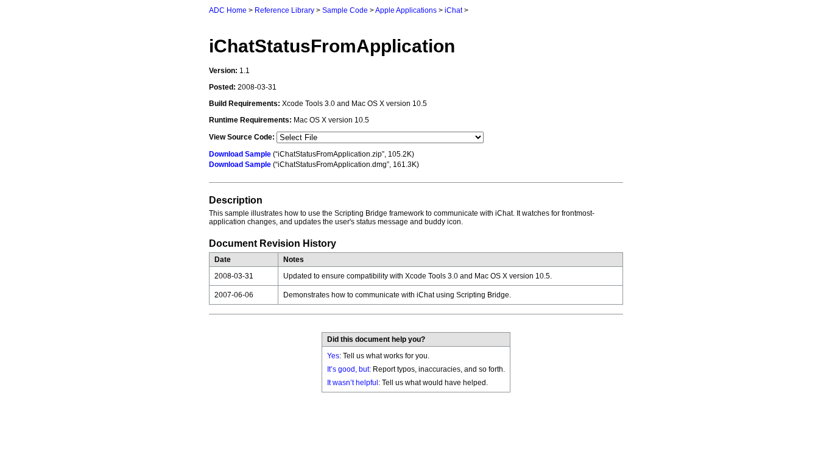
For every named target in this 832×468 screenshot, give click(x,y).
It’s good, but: (349, 369)
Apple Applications (406, 10)
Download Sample (240, 154)
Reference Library (284, 10)
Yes (333, 356)
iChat (453, 10)
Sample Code (345, 10)
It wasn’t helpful (352, 382)
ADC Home (228, 10)
